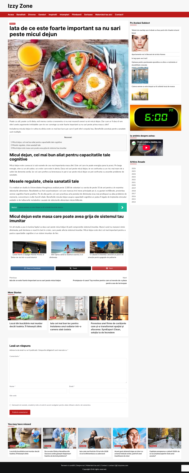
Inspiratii (53, 14)
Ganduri (42, 14)
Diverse (32, 14)
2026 (134, 168)
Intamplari (64, 14)
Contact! (119, 14)
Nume (12, 386)
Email (72, 386)
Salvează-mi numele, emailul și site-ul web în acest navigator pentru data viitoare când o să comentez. (51, 405)
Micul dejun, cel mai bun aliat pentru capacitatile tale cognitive (36, 142)
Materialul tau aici (103, 14)
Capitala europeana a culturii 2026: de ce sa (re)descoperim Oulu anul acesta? (165, 453)
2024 (134, 174)
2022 (134, 179)
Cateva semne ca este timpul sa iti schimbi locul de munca (153, 86)
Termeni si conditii (68, 465)
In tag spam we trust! (139, 58)
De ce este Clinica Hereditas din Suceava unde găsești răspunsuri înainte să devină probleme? (58, 453)
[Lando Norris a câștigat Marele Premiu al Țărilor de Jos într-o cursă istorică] (29, 247)
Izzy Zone (20, 6)
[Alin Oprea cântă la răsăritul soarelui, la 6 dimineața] (68, 247)
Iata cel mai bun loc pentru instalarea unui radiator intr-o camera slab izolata (65, 326)
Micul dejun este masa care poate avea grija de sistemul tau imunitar (38, 148)
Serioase (88, 14)
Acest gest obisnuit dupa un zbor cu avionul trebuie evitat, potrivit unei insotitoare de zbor (129, 453)
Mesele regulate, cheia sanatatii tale (26, 145)
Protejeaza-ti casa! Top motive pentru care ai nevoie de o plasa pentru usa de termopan (100, 280)
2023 (134, 177)
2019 (134, 188)
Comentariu (15, 356)
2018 (134, 191)
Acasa (11, 14)
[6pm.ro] (155, 118)
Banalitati (21, 14)
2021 (134, 182)
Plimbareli (76, 14)
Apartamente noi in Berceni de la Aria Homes (148, 54)
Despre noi (80, 465)
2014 (134, 202)
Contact (104, 465)
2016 (134, 196)
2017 (134, 193)
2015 (134, 199)
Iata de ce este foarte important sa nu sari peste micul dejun (35, 279)
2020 (134, 185)
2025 (134, 171)
